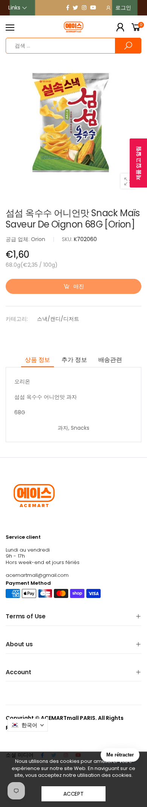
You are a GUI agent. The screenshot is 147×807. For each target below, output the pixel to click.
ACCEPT (73, 794)
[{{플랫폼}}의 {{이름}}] (67, 7)
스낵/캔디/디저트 (58, 319)
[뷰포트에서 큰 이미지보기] (128, 181)
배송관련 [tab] (110, 359)
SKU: (68, 239)
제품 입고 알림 (138, 163)
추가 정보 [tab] (74, 359)
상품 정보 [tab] (37, 359)
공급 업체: (18, 239)
